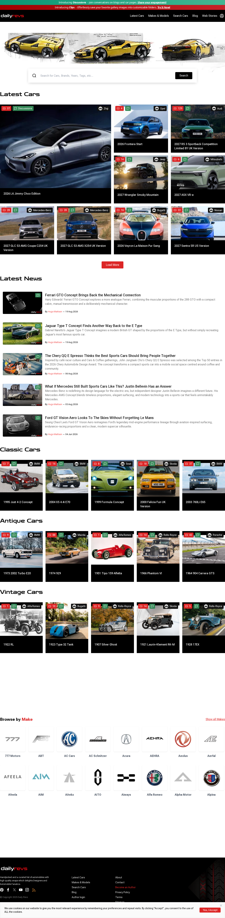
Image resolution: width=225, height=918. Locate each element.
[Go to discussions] (128, 108)
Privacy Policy (122, 892)
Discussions (25, 108)
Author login (78, 897)
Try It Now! (164, 7)
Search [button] (185, 75)
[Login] (222, 16)
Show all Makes (215, 719)
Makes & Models (158, 15)
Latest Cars (137, 15)
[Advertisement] (105, 684)
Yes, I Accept (210, 910)
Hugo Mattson (55, 311)
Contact (119, 882)
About (118, 877)
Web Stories (209, 15)
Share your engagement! (152, 2)
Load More (112, 265)
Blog (195, 15)
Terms (119, 897)
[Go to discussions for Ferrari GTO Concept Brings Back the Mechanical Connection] (38, 295)
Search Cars (180, 15)
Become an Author (125, 887)
